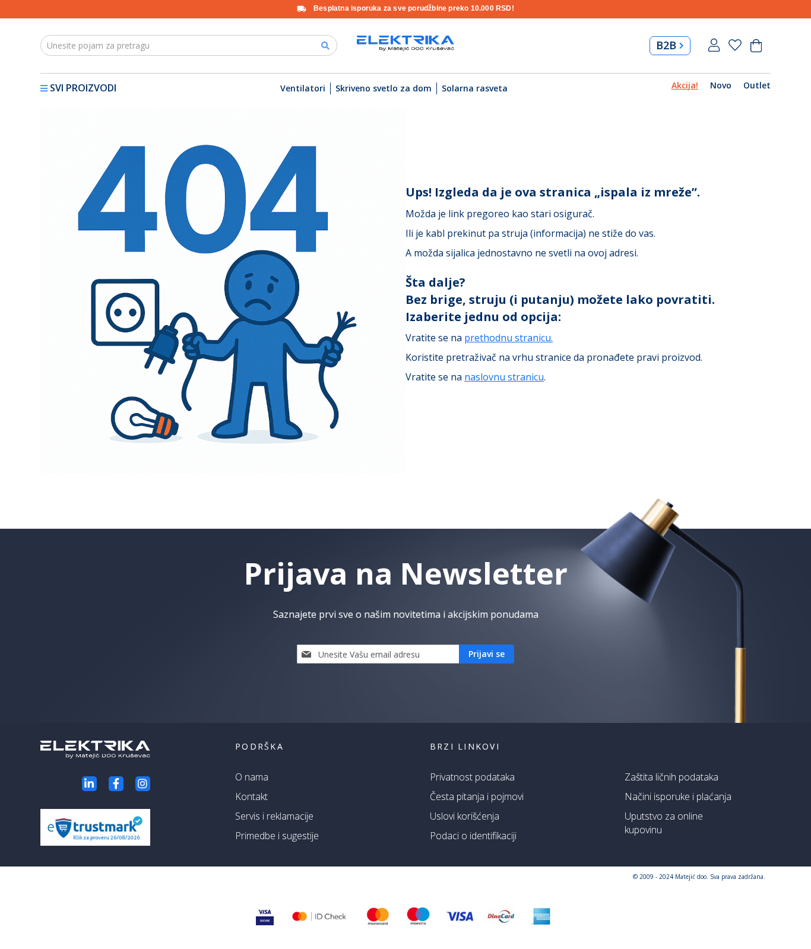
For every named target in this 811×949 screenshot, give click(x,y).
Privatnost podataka (472, 776)
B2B (666, 45)
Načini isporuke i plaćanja (678, 796)
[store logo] (405, 43)
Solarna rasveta (475, 88)
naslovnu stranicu (504, 376)
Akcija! (684, 85)
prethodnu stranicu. (508, 337)
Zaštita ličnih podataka (671, 776)
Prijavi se (714, 45)
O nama (251, 776)
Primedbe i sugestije (277, 835)
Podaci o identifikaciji (473, 835)
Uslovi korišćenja (464, 816)
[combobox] (188, 45)
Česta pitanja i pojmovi (477, 796)
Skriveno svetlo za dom (383, 88)
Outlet (757, 85)
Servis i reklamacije (274, 816)
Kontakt (251, 796)
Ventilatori (302, 88)
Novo (720, 85)
